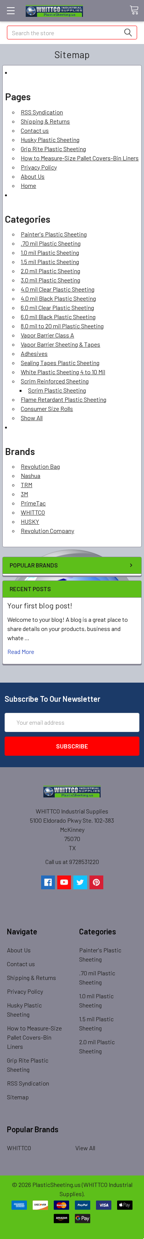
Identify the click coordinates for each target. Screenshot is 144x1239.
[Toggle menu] (10, 10)
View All (85, 1147)
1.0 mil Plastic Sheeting (50, 252)
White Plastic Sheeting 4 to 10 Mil (63, 371)
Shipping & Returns (45, 121)
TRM (26, 484)
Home (28, 185)
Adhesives (34, 353)
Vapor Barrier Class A (47, 335)
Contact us (35, 130)
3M (24, 493)
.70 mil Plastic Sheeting (51, 243)
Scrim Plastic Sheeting (57, 390)
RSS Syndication (42, 112)
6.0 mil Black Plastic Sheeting (58, 316)
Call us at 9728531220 (72, 861)
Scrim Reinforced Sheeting (55, 381)
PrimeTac (33, 503)
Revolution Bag (40, 466)
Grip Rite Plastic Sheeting (53, 148)
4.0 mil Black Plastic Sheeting (58, 298)
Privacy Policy (39, 167)
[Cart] (136, 10)
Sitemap (18, 1096)
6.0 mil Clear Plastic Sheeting (57, 307)
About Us (33, 176)
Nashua (30, 475)
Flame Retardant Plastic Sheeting (63, 399)
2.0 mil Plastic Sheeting (50, 270)
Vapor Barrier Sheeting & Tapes (60, 344)
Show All (32, 417)
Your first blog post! (39, 605)
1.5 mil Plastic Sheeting (50, 261)
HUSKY (30, 521)
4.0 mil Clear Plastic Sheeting (57, 289)
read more (20, 651)
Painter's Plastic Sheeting (54, 234)
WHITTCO (33, 512)
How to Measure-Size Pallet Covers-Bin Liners (80, 157)
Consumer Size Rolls (47, 408)
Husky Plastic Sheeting (50, 139)
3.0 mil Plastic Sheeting (50, 280)
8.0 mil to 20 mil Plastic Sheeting (62, 325)
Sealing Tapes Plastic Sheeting (60, 362)
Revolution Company (47, 530)
